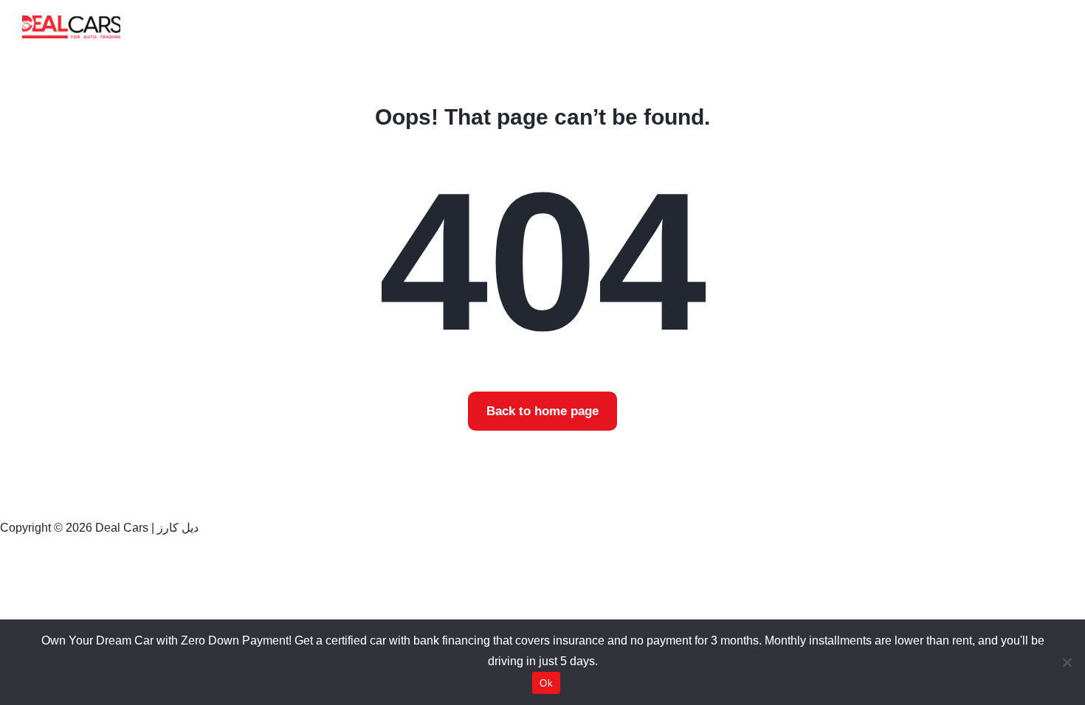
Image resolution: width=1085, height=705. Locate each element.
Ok (546, 683)
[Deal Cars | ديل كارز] (71, 26)
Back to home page (542, 411)
